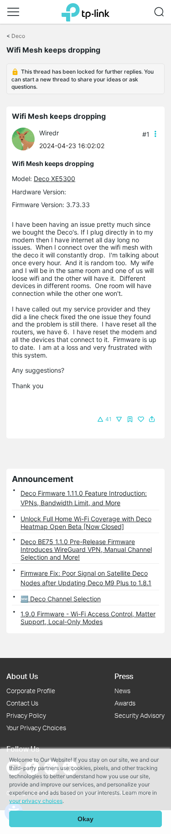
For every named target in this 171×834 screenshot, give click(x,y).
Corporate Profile (30, 691)
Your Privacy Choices (36, 728)
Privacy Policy (26, 715)
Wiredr (49, 133)
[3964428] (25, 138)
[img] (130, 419)
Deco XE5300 (54, 178)
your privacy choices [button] (35, 800)
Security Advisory (139, 715)
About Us (22, 676)
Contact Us (22, 703)
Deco (18, 35)
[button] (13, 12)
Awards (124, 703)
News (122, 691)
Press (123, 676)
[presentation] (23, 139)
